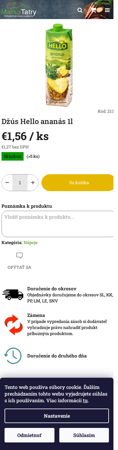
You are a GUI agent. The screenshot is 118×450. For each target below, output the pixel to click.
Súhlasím (84, 435)
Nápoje (31, 242)
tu (85, 400)
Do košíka (79, 182)
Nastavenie (57, 415)
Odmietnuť (29, 435)
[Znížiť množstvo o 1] (7, 182)
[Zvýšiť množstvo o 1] (33, 182)
